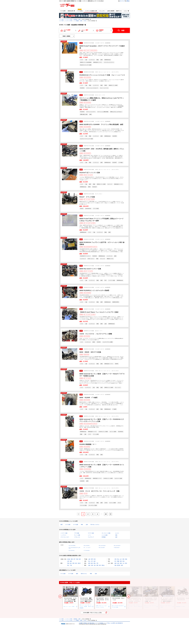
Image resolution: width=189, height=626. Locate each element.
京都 (92, 565)
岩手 (74, 559)
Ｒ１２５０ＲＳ (87, 292)
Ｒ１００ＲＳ (87, 336)
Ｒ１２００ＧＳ (102, 545)
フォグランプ (91, 537)
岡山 (118, 559)
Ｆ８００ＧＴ (117, 547)
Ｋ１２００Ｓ (71, 550)
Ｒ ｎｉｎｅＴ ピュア (89, 199)
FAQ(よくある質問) (111, 623)
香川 (115, 561)
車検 (82, 524)
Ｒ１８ (85, 493)
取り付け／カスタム (95, 524)
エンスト (117, 533)
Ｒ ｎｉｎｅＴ (87, 378)
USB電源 (104, 537)
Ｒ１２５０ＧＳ (87, 77)
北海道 (68, 559)
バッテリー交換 (64, 533)
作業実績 (75, 19)
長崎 (121, 563)
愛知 (95, 563)
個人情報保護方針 (119, 623)
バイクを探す (63, 10)
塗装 (116, 535)
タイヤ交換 (75, 524)
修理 (79, 19)
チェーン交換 (77, 535)
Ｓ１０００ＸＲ (87, 469)
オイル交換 (67, 524)
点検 (87, 524)
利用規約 (85, 623)
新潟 (95, 559)
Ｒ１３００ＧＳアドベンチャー (90, 246)
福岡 (115, 563)
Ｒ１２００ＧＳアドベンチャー (90, 423)
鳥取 (123, 559)
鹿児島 (118, 565)
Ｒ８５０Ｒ (86, 354)
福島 (71, 561)
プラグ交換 (76, 533)
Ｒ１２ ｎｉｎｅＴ (88, 174)
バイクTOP (61, 19)
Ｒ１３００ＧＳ (87, 102)
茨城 (68, 563)
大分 (123, 563)
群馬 (73, 563)
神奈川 (79, 563)
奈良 (100, 565)
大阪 (95, 565)
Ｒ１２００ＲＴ (87, 153)
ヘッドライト (63, 535)
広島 (115, 559)
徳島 (121, 561)
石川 (92, 561)
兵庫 (97, 565)
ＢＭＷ (85, 20)
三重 (97, 563)
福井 (95, 561)
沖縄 (122, 565)
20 (106, 514)
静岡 (89, 563)
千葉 (71, 565)
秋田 (80, 559)
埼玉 (68, 565)
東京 (76, 563)
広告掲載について (102, 623)
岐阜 (92, 563)
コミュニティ (102, 10)
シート (89, 535)
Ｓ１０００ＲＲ (87, 126)
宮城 (77, 559)
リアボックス (77, 537)
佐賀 (118, 563)
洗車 (116, 537)
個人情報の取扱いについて (93, 623)
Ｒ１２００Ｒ (87, 399)
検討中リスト (119, 10)
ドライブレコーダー (65, 537)
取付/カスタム (84, 573)
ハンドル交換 (104, 535)
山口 (121, 559)
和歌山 (103, 565)
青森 (72, 559)
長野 (92, 559)
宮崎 (115, 565)
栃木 (71, 563)
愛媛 (118, 561)
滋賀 (89, 565)
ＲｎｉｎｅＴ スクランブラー (90, 50)
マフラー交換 (91, 533)
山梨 (89, 559)
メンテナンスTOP (68, 19)
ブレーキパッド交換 (106, 533)
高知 (123, 561)
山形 (68, 561)
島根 (126, 559)
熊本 (126, 563)
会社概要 (80, 623)
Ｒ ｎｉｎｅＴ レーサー (89, 223)
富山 (89, 561)
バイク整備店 (76, 20)
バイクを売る (80, 10)
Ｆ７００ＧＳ (86, 550)
